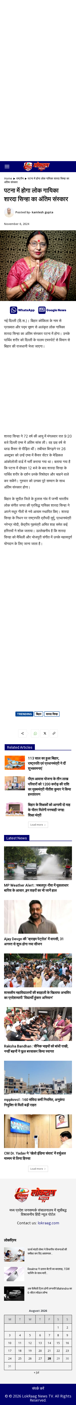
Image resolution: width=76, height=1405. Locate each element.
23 (67, 1351)
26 (30, 1358)
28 (49, 1358)
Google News (56, 310)
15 (58, 1343)
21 (49, 1351)
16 (67, 1343)
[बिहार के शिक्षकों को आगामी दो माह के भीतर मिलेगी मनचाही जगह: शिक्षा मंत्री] (15, 809)
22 (58, 1351)
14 (49, 1343)
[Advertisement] (38, 40)
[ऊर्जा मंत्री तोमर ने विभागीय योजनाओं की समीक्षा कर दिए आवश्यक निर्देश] (14, 1254)
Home (8, 178)
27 (40, 1358)
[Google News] (42, 310)
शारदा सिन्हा (52, 714)
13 (40, 1343)
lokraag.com (48, 1222)
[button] (6, 166)
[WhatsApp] (13, 310)
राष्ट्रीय (20, 178)
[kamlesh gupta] (9, 212)
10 (9, 1343)
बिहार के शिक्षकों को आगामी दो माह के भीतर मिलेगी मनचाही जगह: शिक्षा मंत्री (49, 810)
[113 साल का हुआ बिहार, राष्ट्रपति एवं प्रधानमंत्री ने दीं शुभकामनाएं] (15, 763)
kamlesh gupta (42, 212)
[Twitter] (44, 733)
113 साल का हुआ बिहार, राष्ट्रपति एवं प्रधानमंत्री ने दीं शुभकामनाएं (47, 763)
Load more (36, 824)
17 (9, 1351)
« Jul (36, 1372)
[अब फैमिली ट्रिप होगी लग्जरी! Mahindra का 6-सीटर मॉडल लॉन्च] (14, 1294)
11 (19, 1343)
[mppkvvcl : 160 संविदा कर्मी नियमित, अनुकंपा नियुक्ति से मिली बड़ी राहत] (38, 1077)
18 (19, 1351)
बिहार (38, 714)
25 (19, 1358)
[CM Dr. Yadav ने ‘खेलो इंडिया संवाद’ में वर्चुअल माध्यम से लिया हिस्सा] (38, 1131)
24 (9, 1358)
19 (30, 1351)
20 (40, 1351)
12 (30, 1343)
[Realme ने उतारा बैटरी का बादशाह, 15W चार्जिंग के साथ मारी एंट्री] (14, 1274)
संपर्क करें (38, 1388)
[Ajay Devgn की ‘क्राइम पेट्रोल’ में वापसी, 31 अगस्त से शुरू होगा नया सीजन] (38, 917)
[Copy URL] (54, 733)
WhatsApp (26, 310)
